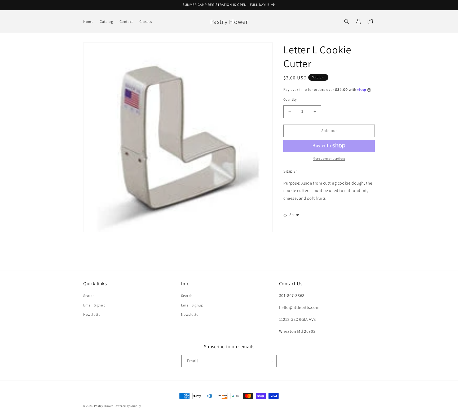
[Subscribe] (270, 361)
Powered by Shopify (127, 406)
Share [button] (294, 214)
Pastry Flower (103, 406)
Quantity (290, 99)
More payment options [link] (329, 158)
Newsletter (92, 314)
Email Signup (94, 305)
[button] (347, 21)
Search (89, 295)
